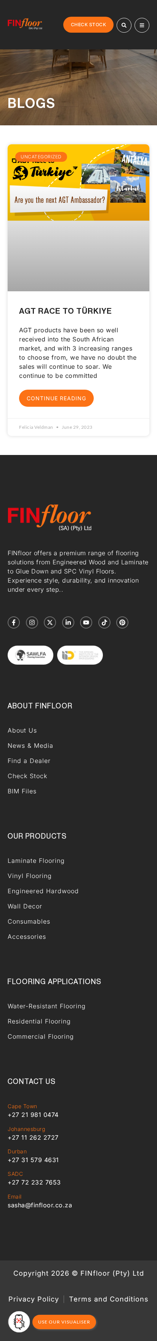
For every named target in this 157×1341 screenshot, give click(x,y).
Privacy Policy (33, 1299)
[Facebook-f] (14, 622)
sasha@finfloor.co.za (40, 1205)
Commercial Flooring (41, 1036)
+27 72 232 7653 (34, 1182)
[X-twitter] (50, 622)
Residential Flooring (39, 1021)
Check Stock (27, 776)
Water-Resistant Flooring (47, 1006)
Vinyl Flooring (30, 876)
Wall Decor (25, 906)
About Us (22, 730)
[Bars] (142, 25)
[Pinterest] (122, 622)
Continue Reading (56, 398)
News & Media (30, 745)
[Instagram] (32, 622)
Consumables (29, 921)
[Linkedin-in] (68, 622)
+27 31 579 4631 (33, 1160)
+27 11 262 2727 (33, 1137)
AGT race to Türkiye (65, 311)
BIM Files (22, 791)
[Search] (124, 25)
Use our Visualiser (64, 1322)
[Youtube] (86, 622)
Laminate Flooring (36, 860)
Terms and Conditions (109, 1299)
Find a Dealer (29, 760)
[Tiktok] (104, 622)
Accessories (27, 936)
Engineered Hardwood (43, 891)
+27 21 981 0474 (33, 1114)
